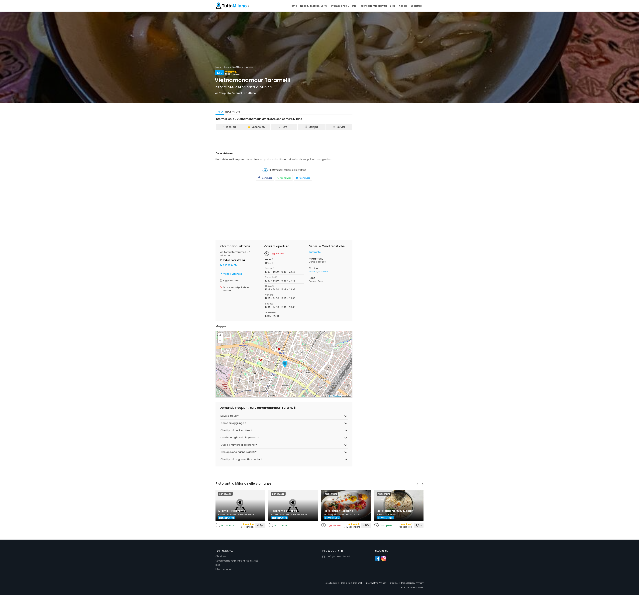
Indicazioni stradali (234, 260)
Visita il (232, 274)
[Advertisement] (284, 139)
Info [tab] (220, 111)
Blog (393, 5)
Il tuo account (223, 569)
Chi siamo (221, 556)
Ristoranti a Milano (233, 67)
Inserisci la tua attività (373, 5)
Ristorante (315, 252)
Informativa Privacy (376, 583)
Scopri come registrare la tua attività (236, 560)
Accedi (403, 5)
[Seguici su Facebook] (377, 558)
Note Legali (331, 583)
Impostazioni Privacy (412, 583)
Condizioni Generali (351, 583)
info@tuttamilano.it (339, 556)
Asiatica (313, 271)
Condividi (266, 177)
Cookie (394, 583)
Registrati (416, 5)
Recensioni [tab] (232, 111)
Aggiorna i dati (231, 280)
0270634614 (230, 265)
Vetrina (249, 67)
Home (293, 5)
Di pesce (323, 271)
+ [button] (220, 335)
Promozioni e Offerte (343, 5)
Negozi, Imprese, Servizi (314, 5)
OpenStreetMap (334, 396)
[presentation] (417, 484)
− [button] (220, 340)
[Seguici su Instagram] (383, 558)
